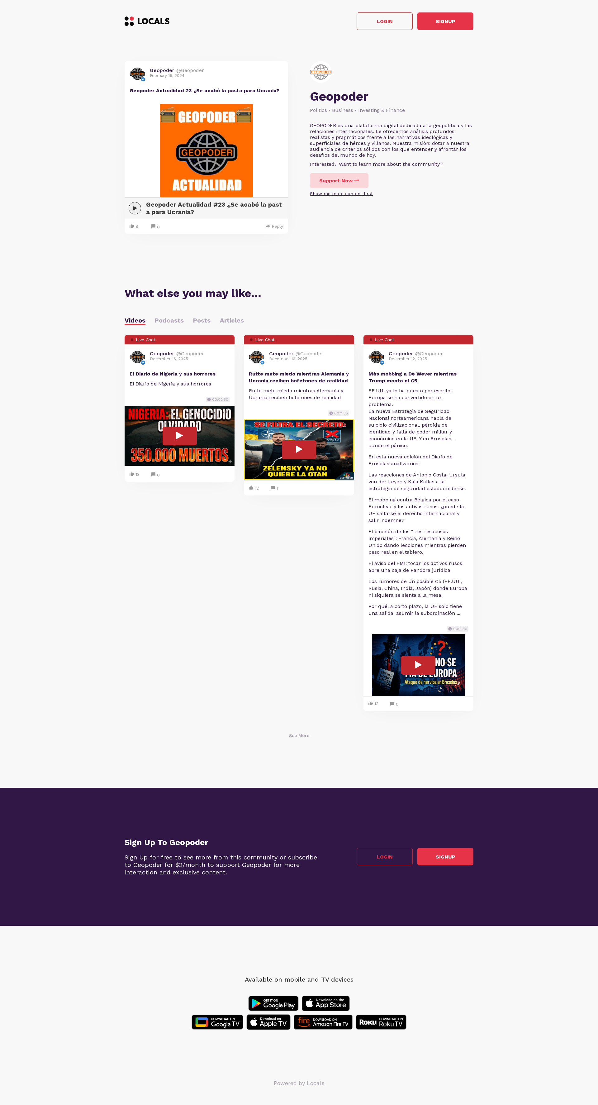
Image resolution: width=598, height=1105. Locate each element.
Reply (277, 226)
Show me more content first (341, 193)
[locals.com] (147, 21)
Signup (445, 21)
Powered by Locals (299, 1083)
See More (299, 735)
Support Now (336, 181)
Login (385, 21)
